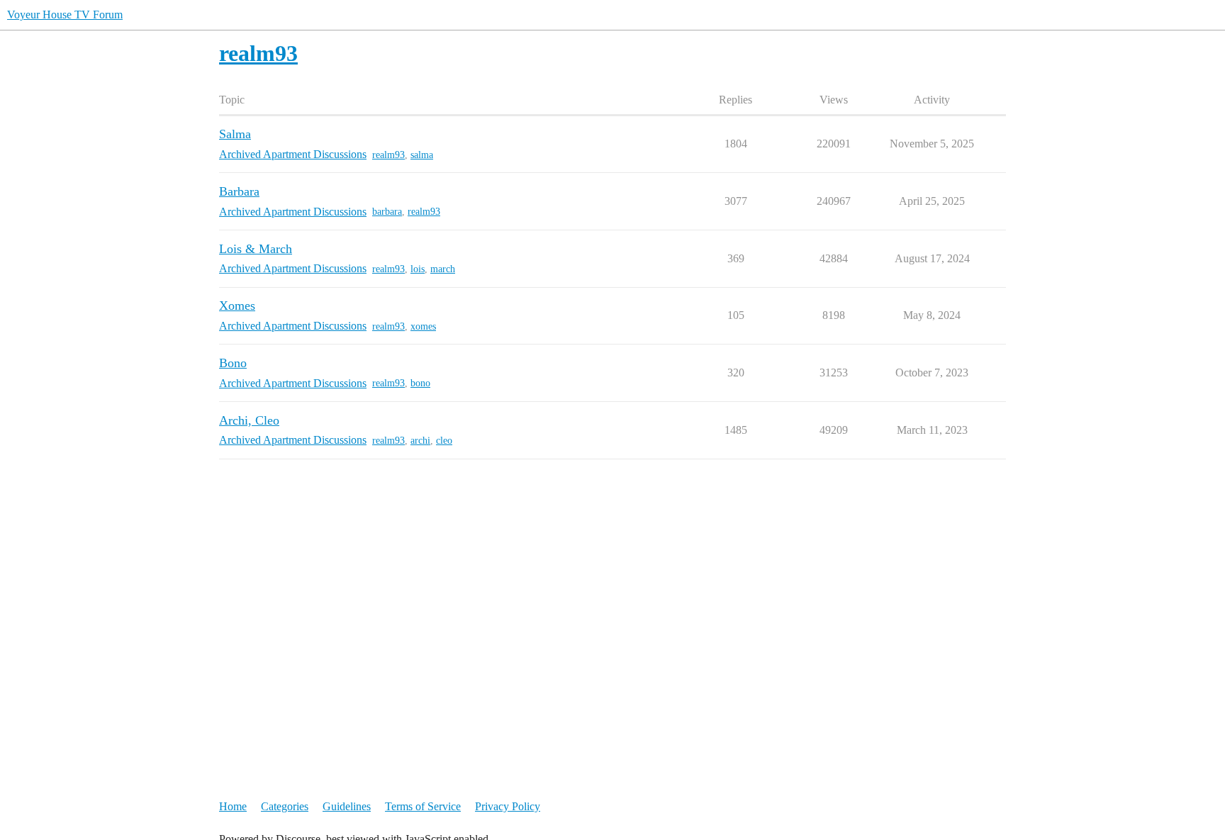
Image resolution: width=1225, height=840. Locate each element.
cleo (444, 440)
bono (420, 383)
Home (233, 806)
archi (420, 440)
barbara (387, 211)
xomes (423, 326)
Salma (235, 134)
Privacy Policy (507, 806)
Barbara (239, 191)
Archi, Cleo (249, 420)
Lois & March (255, 249)
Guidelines (347, 806)
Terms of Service (423, 806)
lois (417, 269)
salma (421, 155)
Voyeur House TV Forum (65, 15)
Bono (233, 363)
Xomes (237, 305)
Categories (284, 806)
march (442, 269)
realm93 (388, 155)
